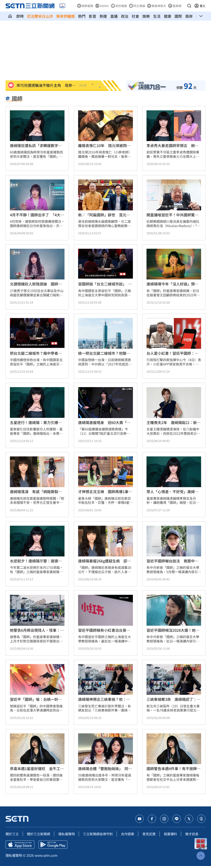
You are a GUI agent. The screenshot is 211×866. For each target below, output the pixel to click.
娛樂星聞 (87, 6)
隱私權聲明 (66, 833)
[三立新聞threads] (201, 819)
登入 (202, 6)
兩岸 (189, 16)
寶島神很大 (159, 6)
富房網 (177, 6)
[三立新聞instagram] (164, 819)
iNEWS (104, 6)
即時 (20, 16)
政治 (124, 16)
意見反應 (149, 833)
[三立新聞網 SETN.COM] (10, 16)
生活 (157, 16)
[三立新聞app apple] (20, 844)
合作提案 (127, 833)
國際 (178, 16)
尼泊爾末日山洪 (40, 16)
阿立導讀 (139, 6)
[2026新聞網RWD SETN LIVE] (62, 6)
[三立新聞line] (177, 819)
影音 (92, 16)
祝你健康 (121, 6)
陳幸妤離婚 (65, 16)
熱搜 (103, 16)
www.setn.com (46, 855)
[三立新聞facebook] (152, 819)
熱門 (82, 16)
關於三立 (12, 833)
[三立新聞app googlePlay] (53, 844)
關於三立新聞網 (38, 833)
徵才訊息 (191, 833)
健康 (167, 16)
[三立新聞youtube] (139, 819)
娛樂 (146, 16)
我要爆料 (170, 833)
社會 (135, 16)
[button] (189, 5)
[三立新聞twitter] (189, 819)
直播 (114, 16)
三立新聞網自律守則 (98, 833)
